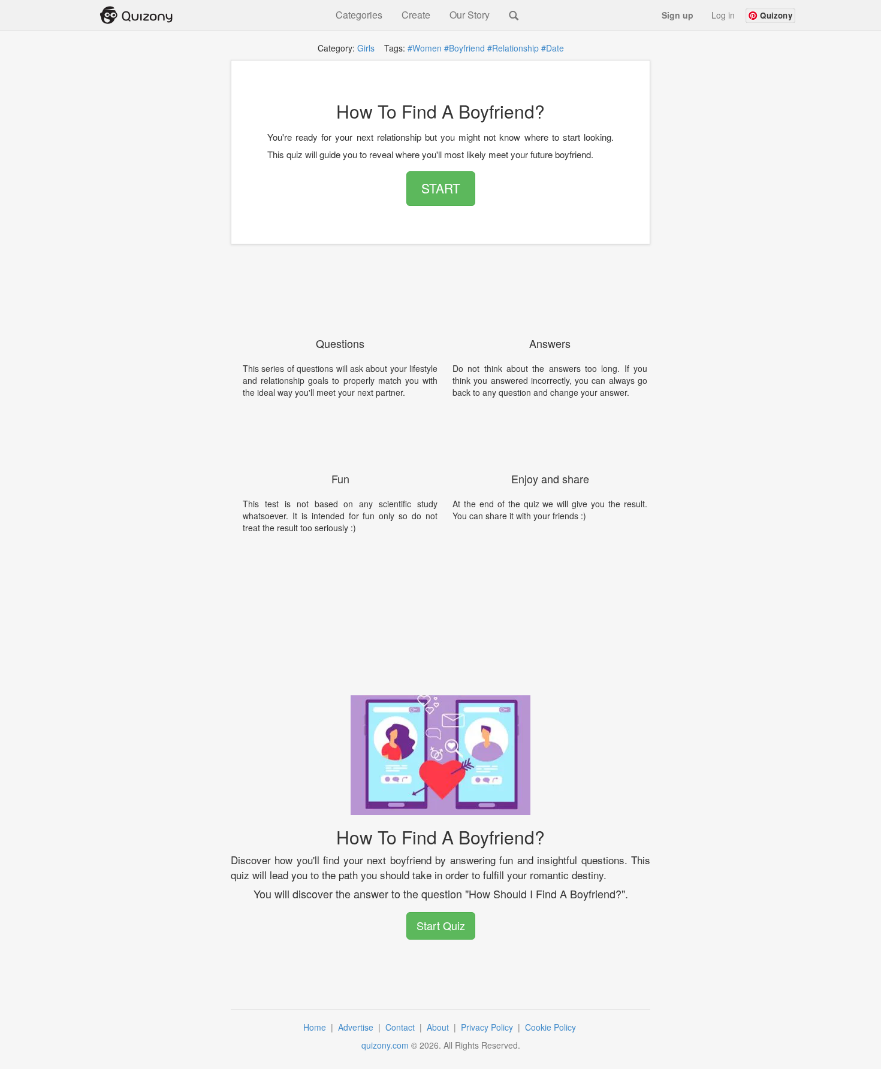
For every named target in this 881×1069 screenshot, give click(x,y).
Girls (366, 48)
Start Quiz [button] (441, 925)
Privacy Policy (488, 1027)
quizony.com (385, 1045)
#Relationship (513, 48)
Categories (359, 15)
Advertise (357, 1027)
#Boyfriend (464, 48)
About (439, 1027)
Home (315, 1027)
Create (416, 15)
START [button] (440, 188)
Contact (401, 1027)
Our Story (469, 15)
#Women (425, 48)
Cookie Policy (551, 1027)
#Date (552, 48)
